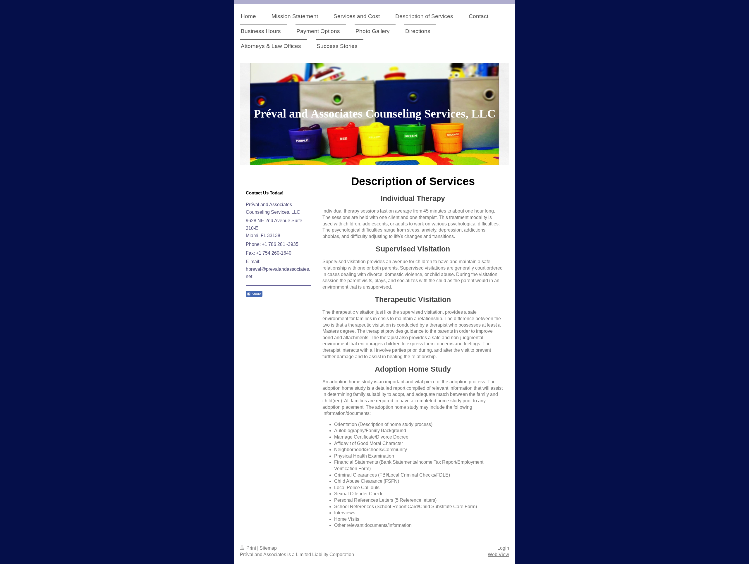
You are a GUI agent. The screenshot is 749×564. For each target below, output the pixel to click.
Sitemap (268, 548)
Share (256, 294)
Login (503, 548)
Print (251, 548)
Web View (498, 554)
